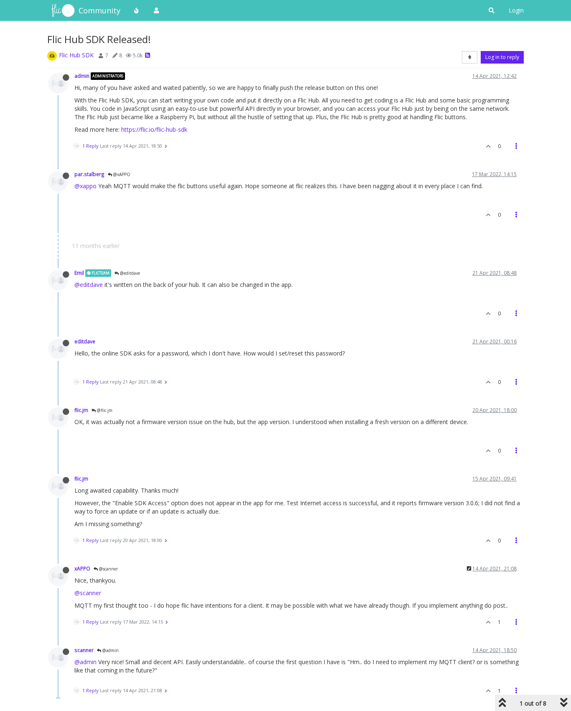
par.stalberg (89, 174)
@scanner (108, 569)
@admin (110, 650)
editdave (84, 341)
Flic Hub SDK (76, 55)
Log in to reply (502, 57)
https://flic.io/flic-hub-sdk (154, 129)
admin (81, 75)
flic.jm (81, 410)
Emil (79, 272)
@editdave (129, 273)
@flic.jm (104, 410)
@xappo (85, 186)
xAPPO (82, 568)
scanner (84, 650)
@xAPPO (121, 174)
